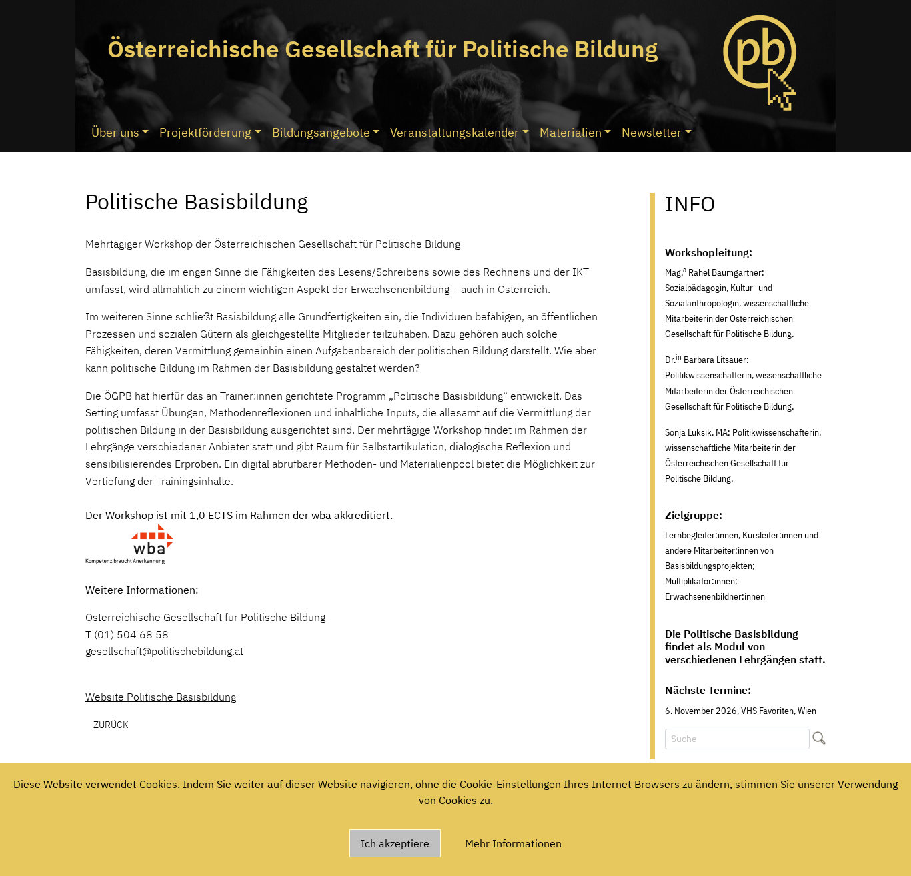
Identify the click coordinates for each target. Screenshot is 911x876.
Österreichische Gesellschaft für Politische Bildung (382, 48)
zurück (111, 724)
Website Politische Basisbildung (160, 696)
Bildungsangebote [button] (321, 132)
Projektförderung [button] (205, 132)
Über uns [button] (115, 132)
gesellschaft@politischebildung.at (164, 651)
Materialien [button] (571, 132)
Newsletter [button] (652, 132)
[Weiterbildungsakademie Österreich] (129, 543)
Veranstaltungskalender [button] (454, 132)
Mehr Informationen (513, 843)
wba (321, 515)
